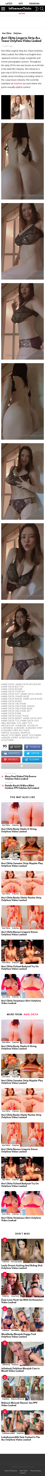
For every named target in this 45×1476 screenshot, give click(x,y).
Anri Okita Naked (12, 699)
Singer (6, 738)
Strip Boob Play (29, 738)
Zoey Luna (15, 1296)
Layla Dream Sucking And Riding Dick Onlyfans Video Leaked (21, 1266)
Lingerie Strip (34, 728)
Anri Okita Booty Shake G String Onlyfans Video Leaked (18, 830)
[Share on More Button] (21, 766)
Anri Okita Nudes (12, 702)
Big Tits (28, 723)
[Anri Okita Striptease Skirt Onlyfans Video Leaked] (22, 986)
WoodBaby (15, 1330)
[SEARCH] (42, 9)
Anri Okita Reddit (12, 719)
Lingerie (19, 728)
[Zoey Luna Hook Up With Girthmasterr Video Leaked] (22, 1285)
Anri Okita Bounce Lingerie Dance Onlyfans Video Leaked (19, 933)
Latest (9, 4)
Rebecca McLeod (17, 1399)
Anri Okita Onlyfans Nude (18, 709)
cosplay (33, 726)
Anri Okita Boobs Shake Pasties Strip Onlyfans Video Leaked (21, 899)
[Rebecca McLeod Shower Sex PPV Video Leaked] (22, 1388)
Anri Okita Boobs (12, 689)
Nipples (26, 733)
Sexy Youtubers (32, 735)
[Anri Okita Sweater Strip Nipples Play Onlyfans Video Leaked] (22, 849)
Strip (15, 738)
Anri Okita (9, 685)
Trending (34, 4)
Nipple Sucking (11, 733)
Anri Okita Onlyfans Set (17, 711)
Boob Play (8, 726)
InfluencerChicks (20, 8)
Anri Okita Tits (11, 721)
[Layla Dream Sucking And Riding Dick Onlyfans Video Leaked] (22, 1251)
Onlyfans (15, 825)
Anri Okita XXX (30, 721)
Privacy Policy (35, 1471)
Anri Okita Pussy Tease (16, 716)
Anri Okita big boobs (29, 685)
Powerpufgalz (16, 1262)
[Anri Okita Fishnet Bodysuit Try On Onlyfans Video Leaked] (22, 952)
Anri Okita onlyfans (14, 704)
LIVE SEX (21, 13)
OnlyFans (18, 83)
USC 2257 (24, 1471)
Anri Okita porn (12, 714)
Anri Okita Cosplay (14, 692)
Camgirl (21, 726)
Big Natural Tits (12, 723)
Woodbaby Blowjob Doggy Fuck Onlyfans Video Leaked (18, 1335)
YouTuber (7, 740)
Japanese (8, 728)
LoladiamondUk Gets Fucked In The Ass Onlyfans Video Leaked (20, 1438)
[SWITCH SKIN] (37, 9)
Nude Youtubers (12, 735)
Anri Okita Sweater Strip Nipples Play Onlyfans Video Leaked (22, 864)
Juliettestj (6, 1365)
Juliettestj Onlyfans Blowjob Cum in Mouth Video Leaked (20, 1369)
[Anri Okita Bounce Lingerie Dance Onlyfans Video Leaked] (22, 917)
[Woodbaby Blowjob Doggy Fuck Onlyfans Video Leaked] (22, 1319)
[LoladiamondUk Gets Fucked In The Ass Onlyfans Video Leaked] (22, 1422)
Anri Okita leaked (32, 694)
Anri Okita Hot (11, 694)
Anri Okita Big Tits (13, 687)
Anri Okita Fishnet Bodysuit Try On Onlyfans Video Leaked (20, 967)
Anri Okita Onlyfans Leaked (19, 706)
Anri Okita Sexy (33, 719)
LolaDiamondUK (8, 1433)
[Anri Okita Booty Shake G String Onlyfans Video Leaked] (22, 814)
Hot (21, 4)
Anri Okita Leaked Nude (16, 697)
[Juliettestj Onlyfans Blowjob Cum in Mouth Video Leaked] (22, 1354)
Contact (23, 1473)
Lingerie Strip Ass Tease (16, 731)
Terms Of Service (10, 1471)
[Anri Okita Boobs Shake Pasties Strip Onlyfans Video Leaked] (22, 883)
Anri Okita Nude (33, 699)
